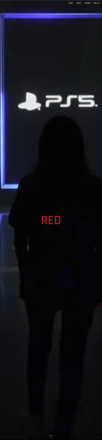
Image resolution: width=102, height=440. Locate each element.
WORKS (78, 3)
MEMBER (87, 3)
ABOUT (71, 3)
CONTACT (97, 3)
